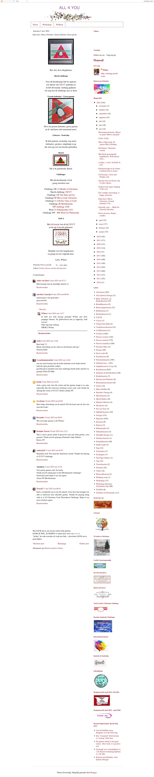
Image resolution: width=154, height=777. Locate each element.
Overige (99, 415)
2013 (99, 271)
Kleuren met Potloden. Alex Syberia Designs (107, 758)
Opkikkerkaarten (102, 412)
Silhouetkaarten (102, 431)
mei (100, 129)
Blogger (94, 772)
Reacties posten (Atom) (54, 548)
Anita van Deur (42, 280)
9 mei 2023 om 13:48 (49, 341)
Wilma (44, 313)
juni (101, 125)
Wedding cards (102, 477)
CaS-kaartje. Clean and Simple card (107, 175)
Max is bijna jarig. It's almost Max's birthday (107, 143)
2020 (99, 244)
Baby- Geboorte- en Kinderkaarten (103, 299)
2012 (99, 274)
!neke (38, 340)
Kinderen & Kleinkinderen (106, 372)
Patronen (99, 421)
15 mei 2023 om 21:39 (53, 466)
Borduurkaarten (102, 314)
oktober (102, 109)
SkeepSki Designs (103, 435)
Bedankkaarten (102, 304)
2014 (99, 267)
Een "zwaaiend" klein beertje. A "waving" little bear (107, 736)
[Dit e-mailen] (60, 265)
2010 (99, 282)
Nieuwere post (38, 543)
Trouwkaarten (101, 464)
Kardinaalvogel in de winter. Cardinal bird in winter (109, 169)
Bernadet (40, 417)
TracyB (39, 488)
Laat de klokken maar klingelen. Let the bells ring (107, 731)
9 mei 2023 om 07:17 (58, 280)
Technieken (100, 451)
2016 (99, 259)
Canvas (99, 320)
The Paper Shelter (103, 457)
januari (102, 231)
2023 (99, 102)
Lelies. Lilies (103, 138)
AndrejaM (40, 450)
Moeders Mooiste (103, 402)
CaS (97, 317)
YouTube (99, 489)
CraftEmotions (101, 330)
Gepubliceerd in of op (104, 366)
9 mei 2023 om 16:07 (50, 382)
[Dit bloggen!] (62, 265)
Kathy (39, 381)
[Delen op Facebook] (65, 265)
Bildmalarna (101, 310)
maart (101, 224)
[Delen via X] (63, 265)
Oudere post (84, 543)
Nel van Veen (101, 408)
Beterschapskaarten (103, 307)
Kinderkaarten (101, 376)
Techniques (100, 454)
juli (100, 121)
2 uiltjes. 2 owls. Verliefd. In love (109, 163)
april (101, 220)
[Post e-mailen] (56, 265)
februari (102, 228)
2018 (99, 251)
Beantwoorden (42, 287)
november (103, 106)
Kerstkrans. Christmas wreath (107, 149)
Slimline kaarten (102, 438)
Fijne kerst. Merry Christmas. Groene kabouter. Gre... (106, 201)
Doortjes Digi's (102, 346)
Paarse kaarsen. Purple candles (107, 214)
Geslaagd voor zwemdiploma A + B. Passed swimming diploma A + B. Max (108, 751)
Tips (97, 461)
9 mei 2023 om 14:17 (55, 313)
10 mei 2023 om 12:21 (59, 431)
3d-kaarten (100, 292)
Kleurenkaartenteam (104, 382)
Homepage (62, 543)
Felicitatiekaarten (103, 359)
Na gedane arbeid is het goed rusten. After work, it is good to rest (108, 743)
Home (35, 24)
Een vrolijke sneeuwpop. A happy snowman (108, 193)
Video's (99, 470)
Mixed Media (101, 399)
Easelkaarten (101, 356)
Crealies (42, 268)
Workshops (47, 24)
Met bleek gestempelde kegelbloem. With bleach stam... (108, 156)
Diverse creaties (102, 337)
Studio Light (101, 444)
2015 (99, 263)
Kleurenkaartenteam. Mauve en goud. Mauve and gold (109, 133)
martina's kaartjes (44, 294)
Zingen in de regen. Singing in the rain (109, 187)
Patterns (99, 425)
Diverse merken (50, 268)
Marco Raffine (101, 389)
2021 (99, 240)
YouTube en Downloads (105, 492)
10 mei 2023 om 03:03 (54, 401)
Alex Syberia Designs (104, 295)
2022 (99, 236)
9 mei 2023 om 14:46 (62, 360)
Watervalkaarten (102, 474)
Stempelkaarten (102, 441)
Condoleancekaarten (104, 327)
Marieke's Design (102, 392)
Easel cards (100, 353)
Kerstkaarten (61, 268)
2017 (99, 255)
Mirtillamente (101, 395)
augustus (102, 117)
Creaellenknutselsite (44, 360)
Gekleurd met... (102, 363)
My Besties (100, 405)
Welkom (59, 24)
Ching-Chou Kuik (103, 323)
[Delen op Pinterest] (66, 265)
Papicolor (99, 418)
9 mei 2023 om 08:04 (60, 294)
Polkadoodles (101, 428)
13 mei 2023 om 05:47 (54, 450)
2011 (99, 278)
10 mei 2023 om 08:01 (53, 417)
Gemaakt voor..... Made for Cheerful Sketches (108, 208)
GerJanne (40, 401)
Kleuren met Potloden (104, 379)
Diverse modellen (103, 343)
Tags (98, 448)
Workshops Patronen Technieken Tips (104, 485)
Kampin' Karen (43, 431)
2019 (99, 248)
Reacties (42, 309)
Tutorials (99, 467)
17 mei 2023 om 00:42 (52, 488)
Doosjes (99, 350)
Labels (98, 386)
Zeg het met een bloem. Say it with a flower (109, 181)
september (103, 113)
